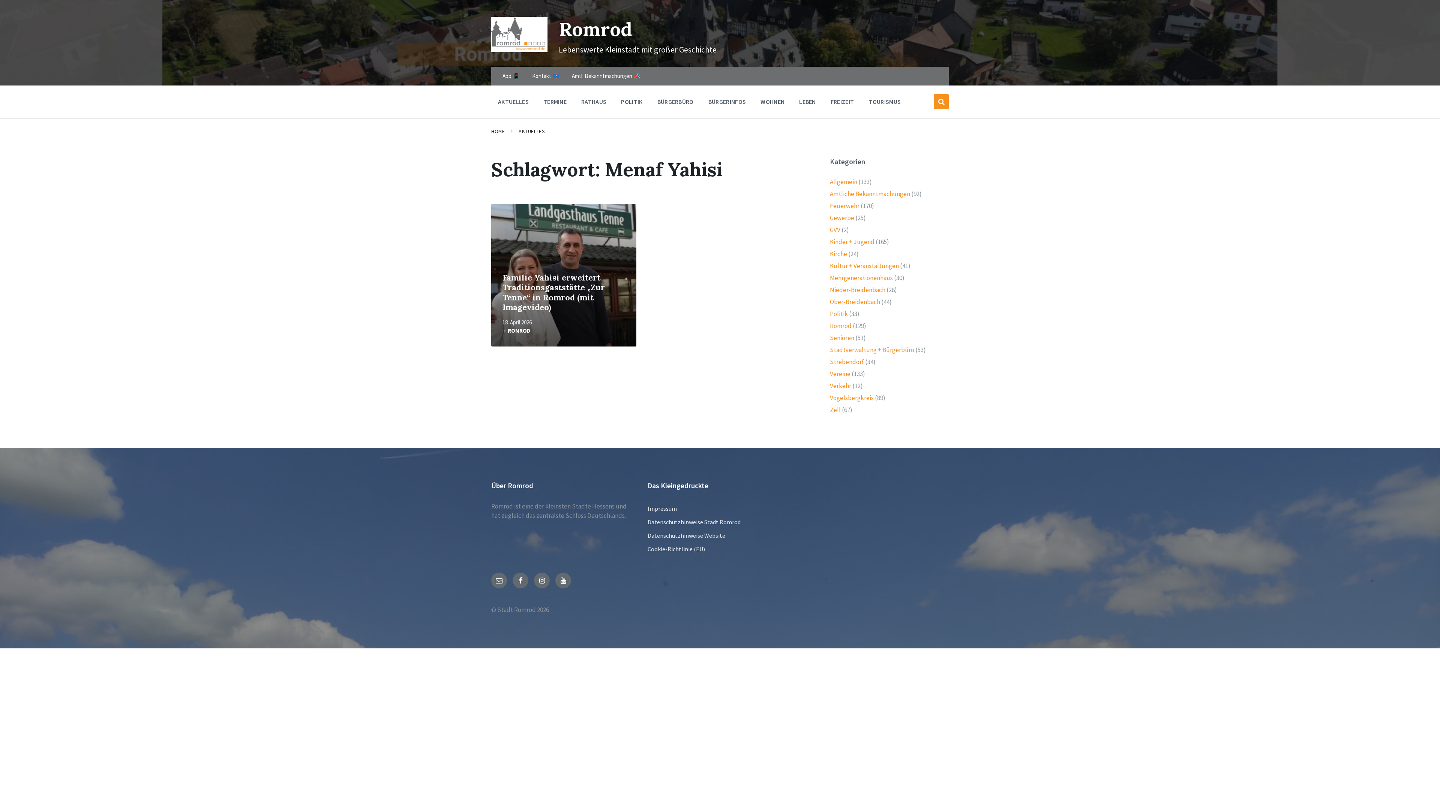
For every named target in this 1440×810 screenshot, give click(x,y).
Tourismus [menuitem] (884, 101)
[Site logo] (519, 50)
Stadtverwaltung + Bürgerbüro (872, 350)
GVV (835, 230)
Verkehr (840, 386)
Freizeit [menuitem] (842, 101)
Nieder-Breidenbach (857, 290)
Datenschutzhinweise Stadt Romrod (694, 522)
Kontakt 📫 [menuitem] (546, 76)
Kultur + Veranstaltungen (864, 266)
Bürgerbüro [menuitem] (675, 101)
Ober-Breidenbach (855, 302)
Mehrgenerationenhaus (861, 278)
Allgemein (843, 182)
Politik (839, 314)
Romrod (595, 29)
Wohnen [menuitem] (772, 101)
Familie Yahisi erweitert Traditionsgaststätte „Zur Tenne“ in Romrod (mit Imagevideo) (553, 293)
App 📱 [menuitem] (511, 76)
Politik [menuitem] (631, 101)
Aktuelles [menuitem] (513, 101)
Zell (835, 410)
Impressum (662, 508)
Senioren (842, 338)
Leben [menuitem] (807, 101)
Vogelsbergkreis (852, 398)
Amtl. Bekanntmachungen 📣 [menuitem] (606, 76)
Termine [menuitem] (555, 101)
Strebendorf (847, 362)
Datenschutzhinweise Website (686, 535)
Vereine (840, 374)
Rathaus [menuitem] (593, 101)
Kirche (838, 254)
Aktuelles (532, 131)
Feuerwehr (845, 206)
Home (498, 131)
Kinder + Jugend (852, 242)
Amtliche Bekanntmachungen (870, 194)
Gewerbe (842, 218)
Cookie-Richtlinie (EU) (676, 549)
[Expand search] (941, 101)
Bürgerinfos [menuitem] (727, 101)
